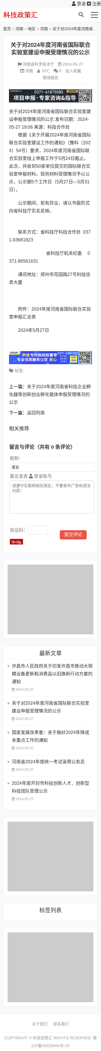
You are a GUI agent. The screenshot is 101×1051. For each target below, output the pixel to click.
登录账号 (42, 476)
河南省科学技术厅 (38, 64)
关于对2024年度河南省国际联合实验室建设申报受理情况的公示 (50, 707)
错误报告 (50, 77)
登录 (81, 3)
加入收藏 (73, 71)
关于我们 (40, 1024)
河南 (19, 29)
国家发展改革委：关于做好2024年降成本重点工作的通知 (50, 736)
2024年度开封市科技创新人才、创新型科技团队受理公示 (50, 787)
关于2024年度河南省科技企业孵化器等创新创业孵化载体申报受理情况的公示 (50, 394)
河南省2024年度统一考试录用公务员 (48, 761)
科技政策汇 (29, 14)
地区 (32, 29)
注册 (96, 3)
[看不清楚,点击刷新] (16, 541)
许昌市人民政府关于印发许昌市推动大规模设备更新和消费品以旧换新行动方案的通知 (52, 674)
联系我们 (61, 1024)
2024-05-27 (73, 64)
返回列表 (36, 413)
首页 (7, 29)
